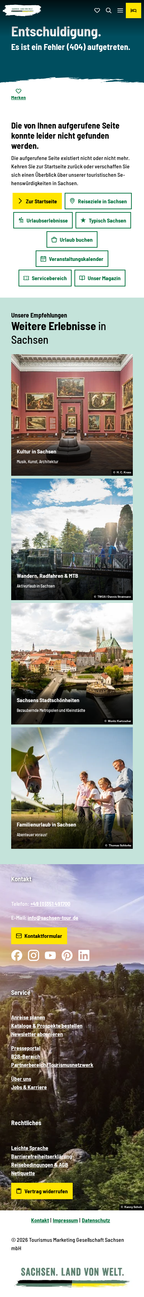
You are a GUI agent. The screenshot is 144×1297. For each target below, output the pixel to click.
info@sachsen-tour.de (53, 917)
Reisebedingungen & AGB (39, 1164)
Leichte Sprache (29, 1147)
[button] (130, 1269)
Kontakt (40, 1220)
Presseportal (26, 1047)
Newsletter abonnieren (37, 1033)
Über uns (21, 1078)
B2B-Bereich (25, 1056)
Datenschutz (96, 1220)
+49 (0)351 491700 (50, 903)
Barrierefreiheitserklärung (41, 1156)
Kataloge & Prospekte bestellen (46, 1025)
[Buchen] (133, 10)
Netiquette (23, 1173)
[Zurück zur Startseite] (22, 10)
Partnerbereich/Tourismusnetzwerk (52, 1064)
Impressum (65, 1220)
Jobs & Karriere (29, 1087)
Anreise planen (28, 1017)
